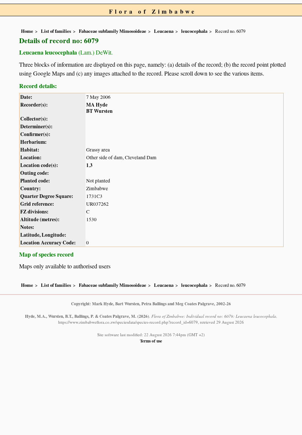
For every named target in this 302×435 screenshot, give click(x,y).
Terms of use (151, 341)
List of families (56, 31)
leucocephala (194, 31)
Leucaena (163, 31)
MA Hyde (97, 104)
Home (27, 31)
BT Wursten (99, 111)
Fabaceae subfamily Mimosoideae (112, 31)
